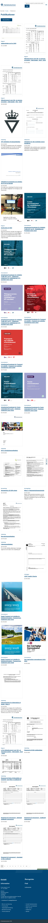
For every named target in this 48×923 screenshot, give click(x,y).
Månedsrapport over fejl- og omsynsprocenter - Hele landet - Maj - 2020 (11, 101)
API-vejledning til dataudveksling (10, 142)
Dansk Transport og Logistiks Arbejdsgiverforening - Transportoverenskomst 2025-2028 (11, 661)
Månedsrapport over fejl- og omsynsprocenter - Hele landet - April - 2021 (35, 59)
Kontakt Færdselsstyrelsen (31, 904)
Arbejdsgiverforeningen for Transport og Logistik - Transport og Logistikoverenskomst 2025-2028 (12, 366)
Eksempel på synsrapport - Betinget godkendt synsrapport (11, 818)
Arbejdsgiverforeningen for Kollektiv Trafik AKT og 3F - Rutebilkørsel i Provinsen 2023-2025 (34, 229)
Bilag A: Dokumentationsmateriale (34, 490)
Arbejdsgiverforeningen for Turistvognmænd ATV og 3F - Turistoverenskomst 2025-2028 (34, 408)
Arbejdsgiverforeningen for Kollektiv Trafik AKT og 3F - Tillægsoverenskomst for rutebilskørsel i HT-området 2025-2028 (11, 322)
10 (26, 866)
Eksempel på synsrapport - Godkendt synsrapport (35, 818)
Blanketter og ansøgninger (31, 906)
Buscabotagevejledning (8, 536)
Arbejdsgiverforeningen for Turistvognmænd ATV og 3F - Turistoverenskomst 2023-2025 (11, 408)
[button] (47, 5)
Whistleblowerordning (6, 909)
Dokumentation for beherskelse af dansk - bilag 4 (11, 703)
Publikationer (28, 909)
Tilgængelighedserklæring (7, 907)
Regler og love (29, 907)
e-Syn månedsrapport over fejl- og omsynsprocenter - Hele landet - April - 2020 (12, 751)
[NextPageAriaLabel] (29, 866)
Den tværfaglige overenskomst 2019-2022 (35, 660)
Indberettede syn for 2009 (8, 43)
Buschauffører (6, 19)
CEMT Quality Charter (30, 576)
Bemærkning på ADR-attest (9, 490)
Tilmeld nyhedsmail (6, 911)
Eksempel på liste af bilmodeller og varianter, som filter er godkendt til (11, 778)
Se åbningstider (28, 887)
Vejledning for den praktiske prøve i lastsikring (34, 142)
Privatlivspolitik (5, 906)
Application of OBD (6, 228)
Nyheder (27, 911)
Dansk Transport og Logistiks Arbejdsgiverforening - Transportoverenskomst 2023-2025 (11, 617)
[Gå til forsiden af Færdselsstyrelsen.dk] (11, 4)
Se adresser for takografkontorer (9, 900)
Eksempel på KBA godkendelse (33, 750)
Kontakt (3, 879)
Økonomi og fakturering (7, 904)
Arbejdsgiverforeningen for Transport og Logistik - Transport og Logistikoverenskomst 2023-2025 (35, 320)
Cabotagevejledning (7, 544)
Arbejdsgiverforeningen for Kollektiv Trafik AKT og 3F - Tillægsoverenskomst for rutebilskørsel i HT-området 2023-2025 (11, 277)
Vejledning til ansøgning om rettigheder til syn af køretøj (11, 182)
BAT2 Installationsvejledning (9, 450)
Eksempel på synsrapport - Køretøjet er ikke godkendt (11, 858)
